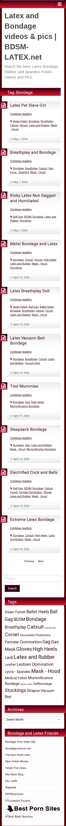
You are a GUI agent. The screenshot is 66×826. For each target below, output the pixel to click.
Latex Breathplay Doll (30, 290)
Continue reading (21, 114)
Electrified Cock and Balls (34, 472)
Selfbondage (42, 684)
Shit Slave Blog (14, 774)
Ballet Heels (47, 307)
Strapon (33, 690)
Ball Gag (18, 216)
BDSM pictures (14, 794)
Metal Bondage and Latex (34, 243)
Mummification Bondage (24, 406)
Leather (10, 664)
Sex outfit (11, 781)
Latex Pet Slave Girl (28, 105)
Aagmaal (10, 787)
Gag (50, 168)
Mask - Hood (37, 172)
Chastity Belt (50, 628)
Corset (29, 259)
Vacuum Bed (32, 363)
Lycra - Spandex (19, 172)
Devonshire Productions (35, 635)
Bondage (34, 121)
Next (40, 561)
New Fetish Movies (17, 761)
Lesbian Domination (35, 664)
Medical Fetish (16, 678)
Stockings (25, 220)
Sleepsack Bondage (28, 429)
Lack (9, 657)
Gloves (24, 125)
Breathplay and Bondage (33, 152)
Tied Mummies (24, 386)
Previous (29, 561)
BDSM (27, 216)
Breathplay (47, 121)
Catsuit (14, 125)
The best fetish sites (17, 755)
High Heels (50, 259)
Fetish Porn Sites (15, 768)
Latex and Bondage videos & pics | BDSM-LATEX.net (30, 36)
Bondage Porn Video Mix (20, 741)
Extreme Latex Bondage (32, 519)
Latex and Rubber (39, 125)
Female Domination (30, 492)
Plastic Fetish (26, 684)
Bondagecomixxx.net (18, 748)
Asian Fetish (20, 121)
